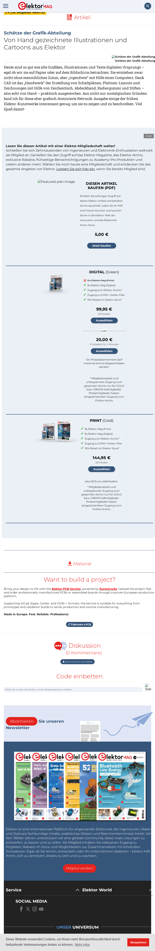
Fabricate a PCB (80, 624)
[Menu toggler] (6, 5)
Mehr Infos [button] (82, 944)
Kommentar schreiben (79, 661)
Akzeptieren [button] (138, 942)
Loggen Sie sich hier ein (75, 169)
